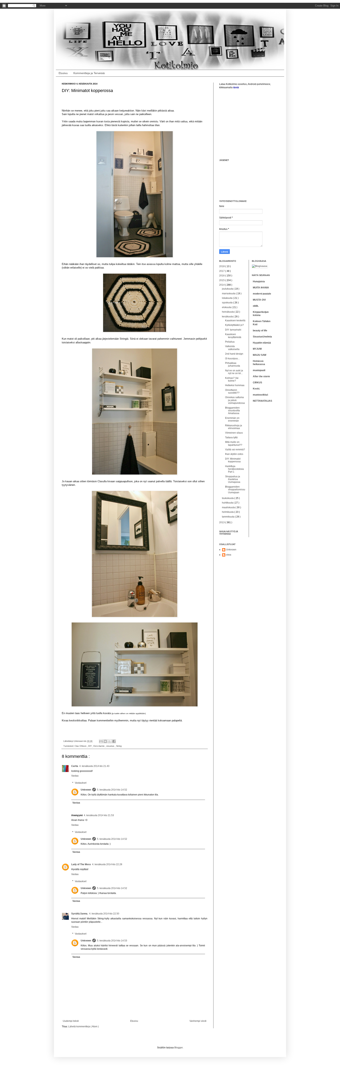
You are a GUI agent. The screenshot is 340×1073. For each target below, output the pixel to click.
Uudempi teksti (71, 1021)
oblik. (256, 306)
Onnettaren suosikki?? (232, 391)
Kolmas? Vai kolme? (231, 379)
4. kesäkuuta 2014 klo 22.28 (107, 864)
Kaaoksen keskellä (235, 320)
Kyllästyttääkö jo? (234, 325)
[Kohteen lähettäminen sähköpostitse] (101, 741)
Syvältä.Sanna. (79, 913)
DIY (90, 746)
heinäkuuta (228, 311)
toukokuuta (228, 498)
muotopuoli (259, 370)
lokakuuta (227, 298)
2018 (222, 266)
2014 (222, 284)
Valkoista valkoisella (232, 347)
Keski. (256, 388)
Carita (74, 766)
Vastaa (75, 775)
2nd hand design (234, 353)
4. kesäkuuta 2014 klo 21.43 (94, 766)
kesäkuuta (228, 316)
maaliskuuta (229, 507)
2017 (222, 271)
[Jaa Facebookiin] (114, 741)
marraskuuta (229, 293)
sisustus (110, 746)
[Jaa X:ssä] (110, 741)
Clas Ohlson (81, 746)
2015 (222, 280)
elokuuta (227, 307)
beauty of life (260, 330)
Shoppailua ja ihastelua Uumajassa (232, 479)
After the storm (261, 376)
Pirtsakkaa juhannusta (232, 364)
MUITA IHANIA (261, 287)
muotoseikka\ (260, 394)
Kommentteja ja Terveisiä (89, 73)
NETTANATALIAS (262, 400)
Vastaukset (80, 782)
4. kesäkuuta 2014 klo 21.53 (99, 815)
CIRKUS (257, 382)
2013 (222, 522)
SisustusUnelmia (262, 336)
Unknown (86, 789)
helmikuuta (228, 512)
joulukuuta (228, 288)
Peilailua (230, 341)
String (119, 746)
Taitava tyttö (231, 437)
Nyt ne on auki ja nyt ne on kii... (234, 372)
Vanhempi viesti (197, 1021)
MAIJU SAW (259, 355)
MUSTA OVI (259, 299)
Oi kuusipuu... (232, 358)
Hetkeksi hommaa (234, 385)
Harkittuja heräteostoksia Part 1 (234, 469)
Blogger (178, 1047)
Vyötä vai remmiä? (235, 449)
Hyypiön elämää (262, 342)
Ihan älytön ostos (234, 454)
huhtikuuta (228, 502)
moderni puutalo (262, 293)
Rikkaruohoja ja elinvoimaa (233, 427)
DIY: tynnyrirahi (233, 329)
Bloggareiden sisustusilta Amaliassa (232, 410)
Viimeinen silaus (234, 432)
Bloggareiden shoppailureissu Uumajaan (235, 489)
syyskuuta (227, 302)
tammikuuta (228, 516)
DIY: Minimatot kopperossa (233, 460)
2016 (222, 275)
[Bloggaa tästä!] (105, 741)
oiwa (228, 554)
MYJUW (257, 348)
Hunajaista (259, 281)
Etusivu (63, 73)
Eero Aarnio (99, 746)
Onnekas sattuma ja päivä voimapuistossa (235, 400)
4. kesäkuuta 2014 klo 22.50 (104, 913)
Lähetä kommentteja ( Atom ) (83, 1026)
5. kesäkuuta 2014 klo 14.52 (112, 789)
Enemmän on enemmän (232, 419)
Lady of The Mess (81, 864)
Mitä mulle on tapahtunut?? (233, 443)
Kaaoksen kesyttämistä (233, 335)
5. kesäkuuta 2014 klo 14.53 (112, 940)
